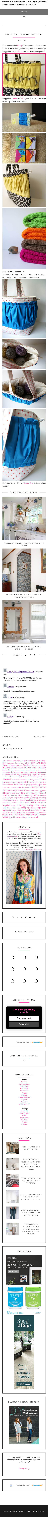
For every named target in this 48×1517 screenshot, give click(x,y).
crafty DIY (6, 779)
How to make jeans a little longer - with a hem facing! (31, 1213)
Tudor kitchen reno (10, 770)
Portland (11, 765)
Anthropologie (24, 1084)
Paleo (4, 765)
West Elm (24, 1102)
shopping (25, 807)
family (32, 782)
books (43, 775)
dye (3, 782)
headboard (15, 788)
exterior (19, 782)
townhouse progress (35, 812)
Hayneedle (24, 1088)
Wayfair (24, 1100)
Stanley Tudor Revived (35, 767)
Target (24, 1093)
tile (20, 812)
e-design (8, 782)
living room (29, 793)
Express (24, 1111)
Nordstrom (24, 1117)
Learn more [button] (31, 5)
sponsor (42, 807)
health (21, 787)
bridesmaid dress (9, 777)
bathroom (42, 772)
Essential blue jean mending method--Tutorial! (31, 1180)
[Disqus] (24, 698)
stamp (14, 810)
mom (39, 832)
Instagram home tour (15, 763)
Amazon (24, 1082)
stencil (27, 810)
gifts (40, 784)
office (4, 798)
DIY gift (23, 760)
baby (13, 772)
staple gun (20, 810)
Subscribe (24, 1024)
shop (15, 99)
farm (36, 782)
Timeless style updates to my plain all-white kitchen (24, 544)
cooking (35, 777)
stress (32, 810)
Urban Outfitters (24, 1097)
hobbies (28, 788)
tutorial (10, 814)
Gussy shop (28, 483)
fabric (26, 782)
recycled (6, 805)
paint (26, 797)
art (41, 770)
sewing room (15, 808)
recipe (33, 802)
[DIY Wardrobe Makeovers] (24, 1444)
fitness (5, 784)
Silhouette (18, 765)
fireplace (43, 782)
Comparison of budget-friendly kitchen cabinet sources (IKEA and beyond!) (31, 1229)
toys (44, 812)
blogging (28, 775)
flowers (10, 785)
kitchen (8, 793)
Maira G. (40, 1511)
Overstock (24, 1091)
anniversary (25, 770)
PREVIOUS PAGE (10, 737)
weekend (34, 817)
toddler (24, 812)
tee (41, 810)
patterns (24, 800)
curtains (15, 780)
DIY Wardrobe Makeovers (11, 761)
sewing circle (32, 805)
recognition (42, 802)
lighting (22, 793)
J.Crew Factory (24, 1113)
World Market (24, 1104)
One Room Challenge (35, 762)
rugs (13, 805)
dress (42, 779)
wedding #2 (15, 817)
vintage (34, 814)
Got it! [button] (24, 12)
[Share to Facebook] (30, 655)
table (37, 810)
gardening (34, 784)
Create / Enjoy (17, 1511)
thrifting (16, 812)
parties (11, 800)
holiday (35, 787)
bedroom (12, 774)
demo (27, 780)
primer (14, 802)
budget (19, 777)
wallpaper (42, 815)
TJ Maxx (24, 1095)
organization (18, 798)
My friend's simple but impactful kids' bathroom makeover (24, 648)
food (16, 784)
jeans (43, 790)
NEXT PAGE (39, 737)
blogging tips (36, 775)
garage (28, 785)
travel (4, 815)
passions (16, 800)
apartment (35, 770)
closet (30, 777)
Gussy (19, 45)
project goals (23, 802)
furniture (21, 784)
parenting (34, 798)
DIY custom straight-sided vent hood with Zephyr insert (31, 1196)
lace (13, 793)
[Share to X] (26, 655)
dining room (34, 780)
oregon (10, 798)
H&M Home (24, 1086)
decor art (21, 780)
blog (23, 99)
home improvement (16, 790)
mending (37, 793)
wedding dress (24, 817)
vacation (27, 815)
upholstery (19, 815)
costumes (42, 777)
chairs (25, 777)
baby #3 (26, 772)
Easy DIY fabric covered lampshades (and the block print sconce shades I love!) (31, 1164)
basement (33, 772)
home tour (30, 790)
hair (44, 785)
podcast (42, 800)
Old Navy (24, 1120)
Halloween (30, 761)
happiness (6, 788)
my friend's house (22, 795)
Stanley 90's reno (31, 765)
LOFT (24, 1115)
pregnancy (6, 802)
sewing (20, 805)
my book (11, 795)
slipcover (34, 808)
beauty (5, 775)
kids (4, 793)
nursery (43, 795)
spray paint (6, 810)
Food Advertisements (22, 1042)
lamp (17, 793)
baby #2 (19, 772)
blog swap (21, 775)
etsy (13, 782)
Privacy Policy (24, 1469)
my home (34, 795)
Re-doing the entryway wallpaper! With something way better (24, 596)
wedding (6, 817)
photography (33, 800)
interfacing (37, 791)
